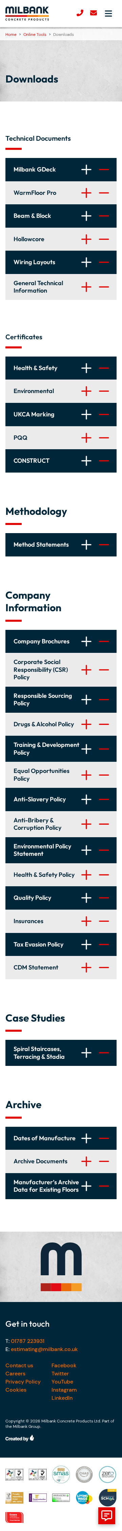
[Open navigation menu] (108, 13)
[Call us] (80, 13)
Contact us (19, 1365)
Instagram (64, 1389)
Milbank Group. (27, 1426)
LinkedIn (62, 1397)
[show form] (106, 1515)
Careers (15, 1373)
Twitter (60, 1373)
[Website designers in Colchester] (61, 1438)
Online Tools (34, 34)
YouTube (62, 1381)
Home (11, 34)
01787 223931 (27, 1341)
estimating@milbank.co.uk (44, 1349)
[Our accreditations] (14, 1474)
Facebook (64, 1365)
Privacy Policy (23, 1381)
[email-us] (93, 13)
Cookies (15, 1389)
